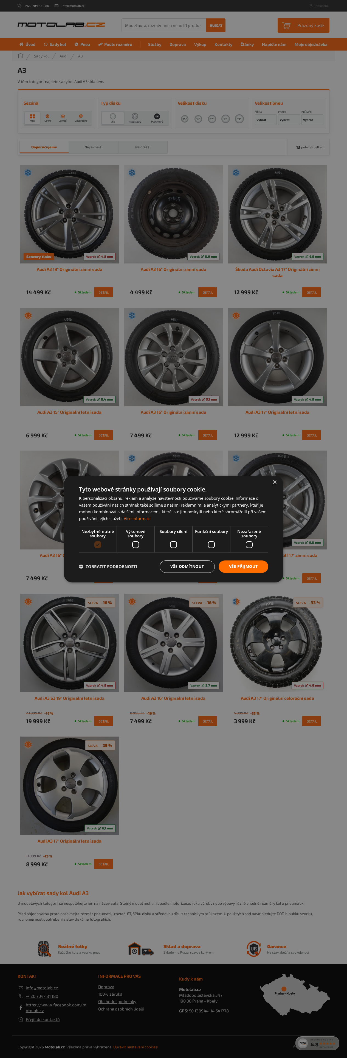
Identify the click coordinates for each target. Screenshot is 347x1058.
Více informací (137, 518)
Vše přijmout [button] (243, 566)
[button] (108, 566)
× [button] (274, 482)
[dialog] (173, 529)
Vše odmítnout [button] (187, 566)
